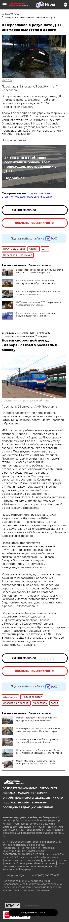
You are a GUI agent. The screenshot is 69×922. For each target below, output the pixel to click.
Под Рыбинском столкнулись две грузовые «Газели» (27, 195)
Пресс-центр (48, 788)
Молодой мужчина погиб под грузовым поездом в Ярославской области (37, 740)
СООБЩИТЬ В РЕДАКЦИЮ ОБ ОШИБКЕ (28, 807)
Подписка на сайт (16, 802)
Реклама (9, 792)
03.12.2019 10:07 (10, 13)
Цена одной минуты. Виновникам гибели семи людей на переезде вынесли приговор (39, 751)
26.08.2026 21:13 (11, 332)
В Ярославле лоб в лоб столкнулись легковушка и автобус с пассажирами (36, 282)
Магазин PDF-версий (32, 792)
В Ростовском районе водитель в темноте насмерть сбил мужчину (38, 292)
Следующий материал (33, 913)
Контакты (39, 802)
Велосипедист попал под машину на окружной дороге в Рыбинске (35, 314)
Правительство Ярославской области (25, 400)
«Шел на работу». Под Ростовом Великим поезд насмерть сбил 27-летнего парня (38, 729)
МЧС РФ (7, 80)
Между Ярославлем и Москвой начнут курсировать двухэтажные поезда (36, 719)
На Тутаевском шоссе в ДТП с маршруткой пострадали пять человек (38, 303)
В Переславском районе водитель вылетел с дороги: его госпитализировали (39, 271)
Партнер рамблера (32, 905)
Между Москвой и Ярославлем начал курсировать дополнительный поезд (36, 762)
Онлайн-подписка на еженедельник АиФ (33, 797)
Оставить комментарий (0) (34, 222)
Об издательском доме (20, 788)
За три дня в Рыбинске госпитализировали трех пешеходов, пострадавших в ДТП (30, 164)
